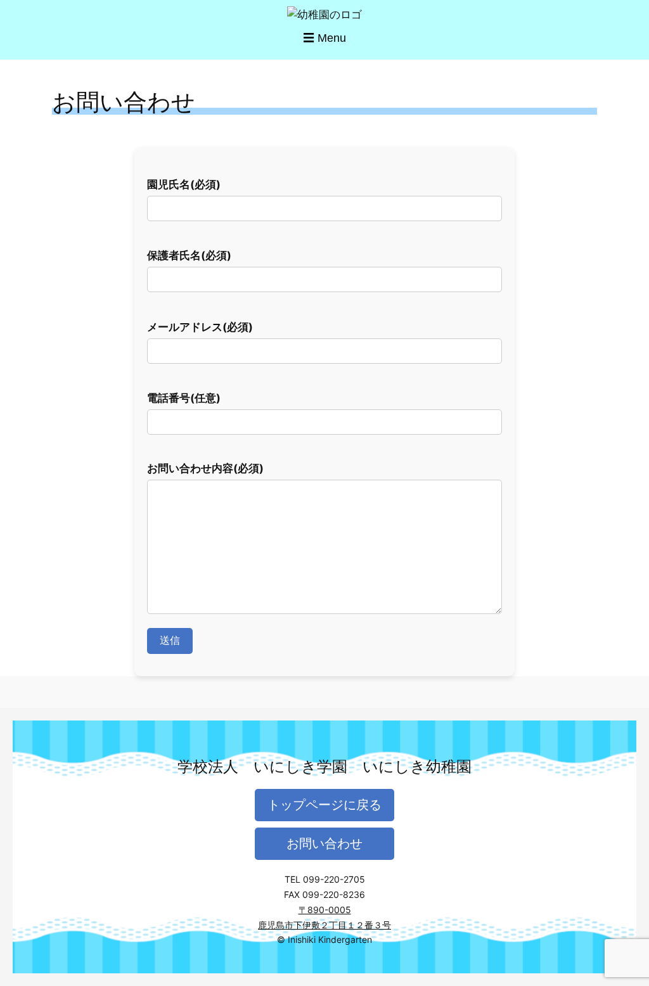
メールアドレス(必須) (200, 327)
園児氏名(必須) (184, 184)
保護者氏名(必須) (189, 255)
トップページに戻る (324, 804)
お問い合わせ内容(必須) (205, 468)
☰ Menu (324, 38)
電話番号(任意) (184, 398)
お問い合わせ (324, 843)
